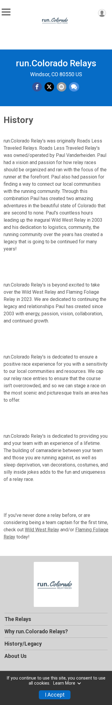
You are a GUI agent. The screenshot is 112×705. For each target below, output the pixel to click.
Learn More (64, 683)
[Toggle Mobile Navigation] (6, 12)
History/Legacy (23, 644)
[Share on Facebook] (37, 87)
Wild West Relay (42, 529)
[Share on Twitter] (49, 87)
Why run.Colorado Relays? (36, 631)
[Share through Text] (74, 87)
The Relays (17, 619)
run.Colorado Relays (56, 63)
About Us (15, 656)
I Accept (55, 695)
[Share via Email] (61, 87)
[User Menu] (102, 13)
